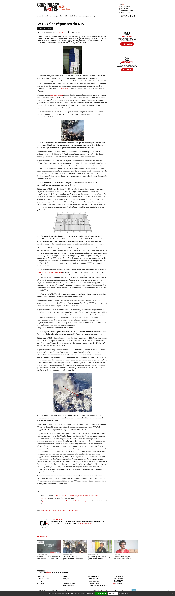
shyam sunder (62, 510)
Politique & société (43, 578)
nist (56, 510)
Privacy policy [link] (123, 593)
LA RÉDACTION (56, 520)
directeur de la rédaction (84, 523)
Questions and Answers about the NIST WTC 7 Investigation (66, 501)
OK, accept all (101, 593)
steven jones (70, 510)
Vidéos (65, 16)
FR (120, 4)
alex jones (52, 510)
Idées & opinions (43, 581)
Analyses (47, 16)
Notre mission (93, 578)
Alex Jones (65, 89)
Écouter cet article (45, 28)
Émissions (73, 16)
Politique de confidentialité (97, 585)
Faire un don (119, 583)
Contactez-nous (118, 578)
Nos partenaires (93, 581)
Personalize (113, 593)
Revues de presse (85, 16)
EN (123, 4)
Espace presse (118, 580)
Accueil (40, 16)
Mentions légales (94, 583)
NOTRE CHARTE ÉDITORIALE (96, 580)
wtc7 (76, 510)
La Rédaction (61, 32)
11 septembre (45, 510)
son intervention (56, 95)
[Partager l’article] (38, 32)
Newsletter (117, 582)
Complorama (67, 580)
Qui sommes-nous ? (94, 576)
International (42, 580)
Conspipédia (57, 16)
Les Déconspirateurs (69, 583)
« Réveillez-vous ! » (68, 581)
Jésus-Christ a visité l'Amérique (49, 272)
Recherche (119, 576)
